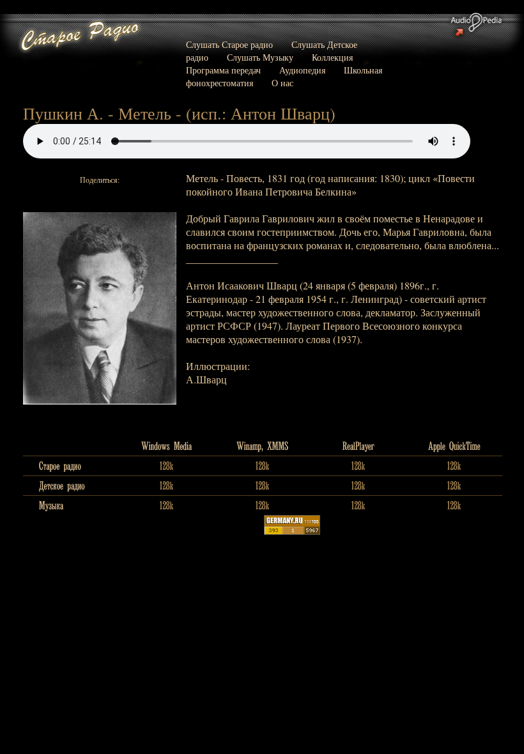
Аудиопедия (302, 70)
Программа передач (223, 70)
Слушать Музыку (260, 57)
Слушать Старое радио (229, 44)
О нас (282, 83)
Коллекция (332, 57)
